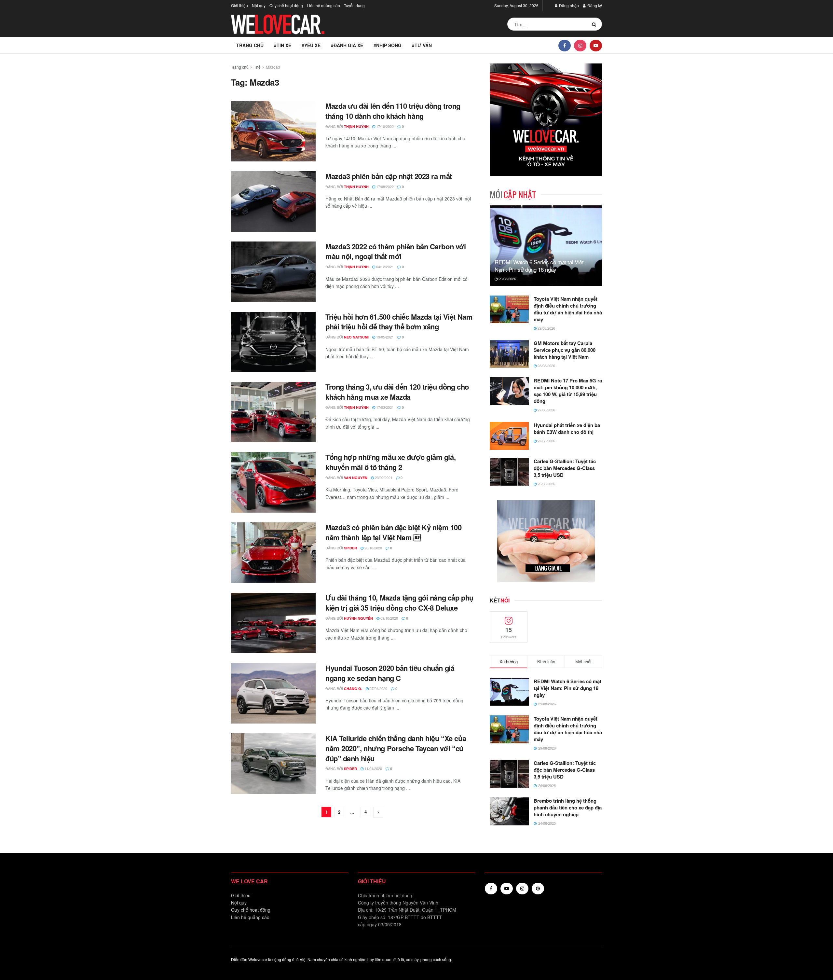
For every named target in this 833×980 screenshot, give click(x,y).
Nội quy (259, 5)
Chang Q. (353, 688)
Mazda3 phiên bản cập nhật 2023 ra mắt (388, 176)
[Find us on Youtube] (596, 45)
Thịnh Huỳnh (356, 126)
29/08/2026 (507, 278)
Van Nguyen (355, 477)
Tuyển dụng (354, 5)
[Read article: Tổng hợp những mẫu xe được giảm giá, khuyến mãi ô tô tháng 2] (273, 482)
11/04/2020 (372, 768)
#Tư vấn (422, 45)
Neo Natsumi (356, 337)
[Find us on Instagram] (580, 45)
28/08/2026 (546, 365)
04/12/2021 (384, 266)
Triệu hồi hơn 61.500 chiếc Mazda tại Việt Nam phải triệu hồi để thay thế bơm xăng (398, 321)
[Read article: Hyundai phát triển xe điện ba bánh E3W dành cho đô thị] (509, 436)
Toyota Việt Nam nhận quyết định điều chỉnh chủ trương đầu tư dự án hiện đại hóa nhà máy (568, 309)
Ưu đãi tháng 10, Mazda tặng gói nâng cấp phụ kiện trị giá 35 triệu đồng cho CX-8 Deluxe (399, 602)
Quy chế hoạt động (286, 5)
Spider (350, 547)
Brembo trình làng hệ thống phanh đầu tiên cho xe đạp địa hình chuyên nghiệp (568, 807)
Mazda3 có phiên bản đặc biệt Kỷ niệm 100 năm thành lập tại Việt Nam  (393, 532)
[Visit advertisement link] (546, 119)
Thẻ (257, 67)
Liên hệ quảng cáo (323, 5)
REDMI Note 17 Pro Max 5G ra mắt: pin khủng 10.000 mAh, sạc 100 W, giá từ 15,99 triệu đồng (568, 391)
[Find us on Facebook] (564, 45)
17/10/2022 (384, 126)
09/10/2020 (388, 618)
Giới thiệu (239, 5)
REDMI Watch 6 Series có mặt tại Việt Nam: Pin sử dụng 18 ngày (539, 266)
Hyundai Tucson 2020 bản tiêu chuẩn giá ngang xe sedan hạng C (389, 673)
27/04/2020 (378, 688)
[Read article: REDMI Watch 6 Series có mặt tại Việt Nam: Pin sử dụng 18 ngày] (546, 245)
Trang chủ (250, 45)
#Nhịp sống (388, 45)
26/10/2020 (372, 547)
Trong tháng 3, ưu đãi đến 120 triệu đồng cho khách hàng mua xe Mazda (397, 391)
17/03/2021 (384, 407)
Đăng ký (594, 5)
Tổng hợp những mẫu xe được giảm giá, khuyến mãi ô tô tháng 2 (390, 462)
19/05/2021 (384, 336)
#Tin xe (282, 45)
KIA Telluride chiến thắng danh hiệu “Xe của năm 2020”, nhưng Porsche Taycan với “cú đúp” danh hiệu (395, 748)
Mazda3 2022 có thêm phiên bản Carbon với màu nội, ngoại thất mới (395, 251)
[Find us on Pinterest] (538, 888)
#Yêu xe (311, 45)
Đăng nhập (568, 5)
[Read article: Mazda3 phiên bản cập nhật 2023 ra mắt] (273, 201)
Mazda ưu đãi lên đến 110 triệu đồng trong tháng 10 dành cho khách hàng (392, 111)
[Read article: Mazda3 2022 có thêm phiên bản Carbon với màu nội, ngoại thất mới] (273, 272)
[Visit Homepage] (278, 24)
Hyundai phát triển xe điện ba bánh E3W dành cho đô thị (567, 428)
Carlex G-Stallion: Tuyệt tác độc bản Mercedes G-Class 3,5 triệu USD (565, 468)
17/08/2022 (384, 186)
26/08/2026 (546, 483)
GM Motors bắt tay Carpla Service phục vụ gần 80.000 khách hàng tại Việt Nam (564, 349)
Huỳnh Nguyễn (358, 618)
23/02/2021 (383, 477)
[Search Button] (595, 24)
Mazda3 (273, 67)
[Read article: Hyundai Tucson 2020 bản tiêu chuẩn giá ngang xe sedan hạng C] (273, 693)
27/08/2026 (546, 409)
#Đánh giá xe (347, 45)
